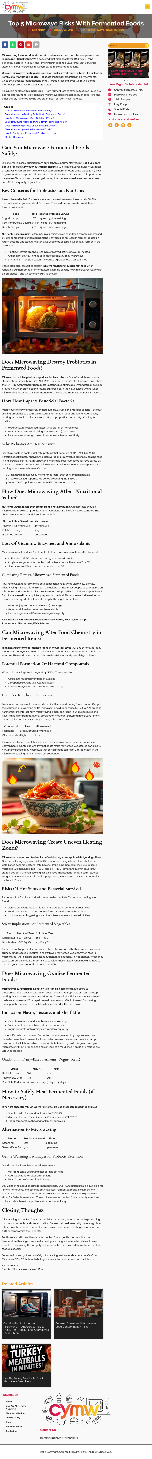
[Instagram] (129, 125)
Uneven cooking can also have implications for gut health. (55, 872)
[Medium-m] (123, 125)
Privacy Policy (13, 1418)
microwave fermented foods (59, 1193)
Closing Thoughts (14, 137)
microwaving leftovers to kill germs (22, 392)
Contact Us (11, 1431)
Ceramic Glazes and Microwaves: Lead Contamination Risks (76, 1325)
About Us (10, 1422)
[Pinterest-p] (117, 125)
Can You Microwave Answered (98, 29)
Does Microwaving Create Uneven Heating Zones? (30, 125)
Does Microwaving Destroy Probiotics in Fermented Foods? (35, 114)
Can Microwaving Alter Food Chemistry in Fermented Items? (36, 122)
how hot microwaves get (30, 178)
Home (9, 1401)
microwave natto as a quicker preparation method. (35, 595)
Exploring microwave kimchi (83, 715)
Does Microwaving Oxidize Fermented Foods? (28, 129)
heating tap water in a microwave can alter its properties (34, 417)
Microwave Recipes (16, 1413)
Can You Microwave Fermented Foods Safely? (28, 110)
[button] (147, 6)
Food (121, 29)
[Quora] (110, 125)
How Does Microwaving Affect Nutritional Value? (29, 118)
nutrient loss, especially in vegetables (67, 956)
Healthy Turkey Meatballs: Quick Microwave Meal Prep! (23, 1380)
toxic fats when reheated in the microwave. (57, 1004)
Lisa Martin (12, 1265)
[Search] (147, 46)
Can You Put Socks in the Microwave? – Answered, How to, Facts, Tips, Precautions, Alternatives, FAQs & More (26, 1328)
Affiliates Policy (14, 1426)
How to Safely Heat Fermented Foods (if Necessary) (31, 133)
